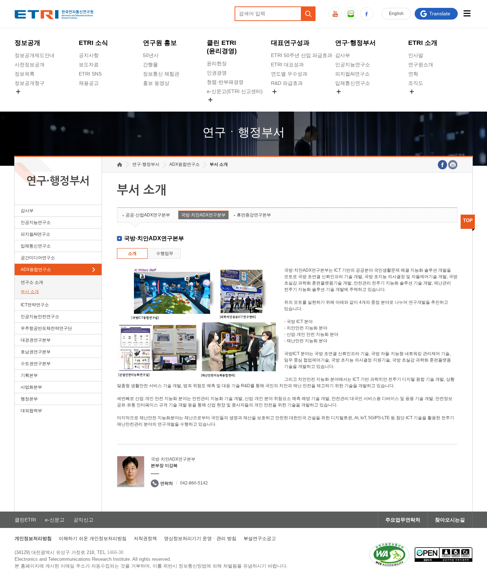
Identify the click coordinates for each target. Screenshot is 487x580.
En (396, 13)
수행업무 (164, 253)
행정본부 (29, 398)
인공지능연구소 (352, 64)
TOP (468, 220)
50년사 (151, 55)
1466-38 (115, 552)
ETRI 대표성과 (287, 64)
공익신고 (217, 108)
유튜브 (335, 13)
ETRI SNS (90, 74)
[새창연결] (442, 164)
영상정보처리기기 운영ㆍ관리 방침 (200, 538)
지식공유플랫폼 (288, 100)
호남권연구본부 (36, 351)
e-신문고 (55, 520)
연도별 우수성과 (289, 74)
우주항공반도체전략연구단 (46, 328)
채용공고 (89, 83)
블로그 (351, 13)
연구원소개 (420, 64)
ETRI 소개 (422, 42)
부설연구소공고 (260, 538)
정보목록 (25, 74)
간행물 (150, 64)
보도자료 (89, 64)
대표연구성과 (290, 42)
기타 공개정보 (424, 100)
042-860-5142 (194, 483)
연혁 (413, 74)
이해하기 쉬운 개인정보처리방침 (93, 538)
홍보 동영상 (156, 83)
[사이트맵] (466, 13)
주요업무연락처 (402, 520)
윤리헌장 (217, 63)
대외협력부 (31, 410)
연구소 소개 (32, 282)
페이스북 (366, 13)
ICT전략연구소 (35, 304)
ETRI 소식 (93, 42)
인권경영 (217, 73)
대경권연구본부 (36, 340)
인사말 (415, 55)
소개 (132, 253)
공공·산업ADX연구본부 (147, 214)
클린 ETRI (222, 47)
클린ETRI (25, 520)
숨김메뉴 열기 (18, 91)
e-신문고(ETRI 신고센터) (235, 91)
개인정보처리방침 (33, 538)
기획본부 (29, 375)
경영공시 (25, 100)
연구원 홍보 (160, 42)
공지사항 (89, 55)
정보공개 (27, 42)
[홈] (119, 164)
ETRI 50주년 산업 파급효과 (301, 55)
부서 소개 (30, 291)
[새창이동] (389, 555)
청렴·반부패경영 (225, 82)
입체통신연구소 (352, 83)
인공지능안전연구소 (40, 316)
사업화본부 (31, 387)
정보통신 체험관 (161, 74)
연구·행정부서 (355, 42)
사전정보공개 (30, 64)
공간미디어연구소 (355, 100)
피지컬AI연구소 (352, 74)
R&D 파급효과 (287, 83)
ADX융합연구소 (36, 269)
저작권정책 (145, 538)
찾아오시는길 (450, 520)
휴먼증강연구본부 (254, 214)
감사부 (342, 55)
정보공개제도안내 (35, 55)
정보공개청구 (30, 83)
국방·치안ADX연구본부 (203, 214)
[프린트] (452, 164)
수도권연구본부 (36, 363)
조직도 (415, 83)
